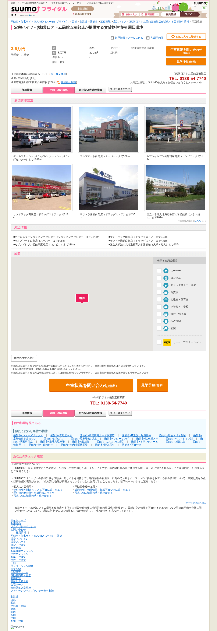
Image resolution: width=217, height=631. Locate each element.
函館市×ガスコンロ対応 (110, 441)
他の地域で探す (82, 14)
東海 (13, 608)
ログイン (190, 14)
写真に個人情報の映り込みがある (33, 495)
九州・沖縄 (17, 621)
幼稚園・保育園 (179, 299)
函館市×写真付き (131, 444)
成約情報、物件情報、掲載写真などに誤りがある (103, 489)
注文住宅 (16, 569)
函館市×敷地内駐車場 (52, 441)
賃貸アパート (18, 541)
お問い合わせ (18, 529)
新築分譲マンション (22, 551)
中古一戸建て (18, 560)
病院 (173, 328)
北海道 (83, 21)
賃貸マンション (19, 538)
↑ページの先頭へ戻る (196, 503)
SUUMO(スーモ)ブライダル (39, 11)
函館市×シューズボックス (28, 435)
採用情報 (21, 532)
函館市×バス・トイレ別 (179, 438)
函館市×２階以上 (175, 441)
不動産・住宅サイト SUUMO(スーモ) (32, 535)
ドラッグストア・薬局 (183, 285)
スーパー (176, 270)
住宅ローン (17, 584)
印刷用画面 (157, 37)
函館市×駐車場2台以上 (84, 438)
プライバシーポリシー (23, 526)
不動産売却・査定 (21, 575)
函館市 (94, 21)
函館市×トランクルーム (144, 441)
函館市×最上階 (80, 441)
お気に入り (130, 15)
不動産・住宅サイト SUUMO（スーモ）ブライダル (40, 21)
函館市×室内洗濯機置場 (74, 444)
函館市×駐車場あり (147, 438)
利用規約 (16, 523)
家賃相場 (16, 547)
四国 (13, 615)
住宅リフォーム (19, 572)
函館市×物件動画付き (41, 444)
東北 (13, 599)
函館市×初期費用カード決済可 (97, 435)
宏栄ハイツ (119, 21)
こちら (198, 221)
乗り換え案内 (58, 74)
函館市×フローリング (116, 438)
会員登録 (170, 14)
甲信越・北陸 (18, 605)
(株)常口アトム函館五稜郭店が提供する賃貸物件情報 (159, 21)
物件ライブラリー (21, 587)
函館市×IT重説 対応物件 (136, 435)
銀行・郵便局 (178, 313)
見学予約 (186, 61)
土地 (13, 563)
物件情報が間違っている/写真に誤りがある (38, 489)
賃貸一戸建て (18, 544)
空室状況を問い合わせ (186, 51)
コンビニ (176, 277)
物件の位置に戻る (24, 358)
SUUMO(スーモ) (200, 4)
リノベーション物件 (22, 566)
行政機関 (176, 321)
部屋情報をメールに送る (129, 37)
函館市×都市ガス (53, 438)
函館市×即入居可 (104, 444)
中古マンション (19, 554)
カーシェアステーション (187, 342)
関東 (13, 602)
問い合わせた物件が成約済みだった (34, 492)
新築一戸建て (18, 556)
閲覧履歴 (149, 15)
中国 (13, 618)
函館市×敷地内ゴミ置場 (172, 435)
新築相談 (16, 578)
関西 (13, 611)
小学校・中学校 (179, 306)
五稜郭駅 (105, 21)
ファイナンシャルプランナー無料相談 (32, 590)
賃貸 (74, 21)
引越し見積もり (19, 581)
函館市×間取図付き (61, 435)
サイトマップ (18, 520)
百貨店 (174, 292)
